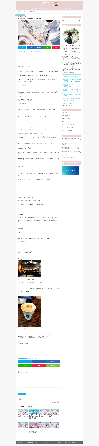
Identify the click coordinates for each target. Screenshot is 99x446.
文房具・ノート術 (66, 121)
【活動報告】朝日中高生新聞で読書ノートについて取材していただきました (70, 144)
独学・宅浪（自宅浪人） (67, 118)
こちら (71, 105)
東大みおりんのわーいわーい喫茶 (68, 442)
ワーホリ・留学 (64, 8)
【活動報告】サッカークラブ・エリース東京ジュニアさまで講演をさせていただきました (70, 148)
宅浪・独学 (41, 8)
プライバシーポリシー (39, 442)
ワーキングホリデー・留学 (23, 358)
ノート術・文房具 (47, 8)
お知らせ (64, 112)
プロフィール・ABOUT (67, 130)
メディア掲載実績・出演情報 (28, 442)
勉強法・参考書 (34, 8)
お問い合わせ (47, 442)
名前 (19, 389)
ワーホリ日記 (37, 358)
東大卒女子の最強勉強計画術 (68, 96)
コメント (20, 375)
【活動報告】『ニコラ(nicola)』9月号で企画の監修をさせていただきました (71, 152)
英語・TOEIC (31, 358)
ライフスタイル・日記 (56, 8)
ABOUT (70, 8)
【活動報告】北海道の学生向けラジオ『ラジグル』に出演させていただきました (70, 139)
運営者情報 (20, 442)
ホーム (29, 8)
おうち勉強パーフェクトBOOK (68, 100)
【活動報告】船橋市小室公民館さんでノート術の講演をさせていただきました (70, 157)
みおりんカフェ (73, 62)
